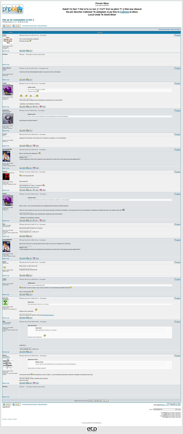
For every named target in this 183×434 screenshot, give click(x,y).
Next (27, 21)
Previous (10, 21)
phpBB (88, 422)
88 (18, 21)
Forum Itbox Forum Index (29, 25)
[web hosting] (92, 432)
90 (22, 21)
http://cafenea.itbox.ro (48, 315)
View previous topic (164, 29)
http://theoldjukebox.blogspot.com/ (29, 187)
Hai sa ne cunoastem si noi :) (18, 19)
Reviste (10, 419)
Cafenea (124, 12)
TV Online (4, 419)
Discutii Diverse (42, 25)
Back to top (6, 51)
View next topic (175, 29)
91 (24, 21)
